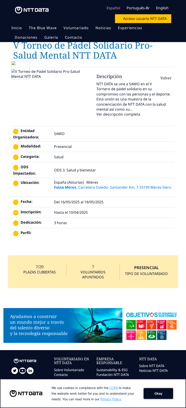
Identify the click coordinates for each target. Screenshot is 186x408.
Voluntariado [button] (76, 27)
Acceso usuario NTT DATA (144, 18)
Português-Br (138, 7)
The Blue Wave (43, 27)
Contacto (73, 37)
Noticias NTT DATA (153, 370)
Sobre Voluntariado (69, 370)
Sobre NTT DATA (151, 365)
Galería (51, 37)
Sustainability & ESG (112, 370)
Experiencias (130, 27)
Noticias (103, 27)
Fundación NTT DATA (112, 374)
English (162, 7)
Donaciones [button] (26, 37)
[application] (93, 393)
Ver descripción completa (118, 114)
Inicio (16, 27)
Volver (165, 78)
